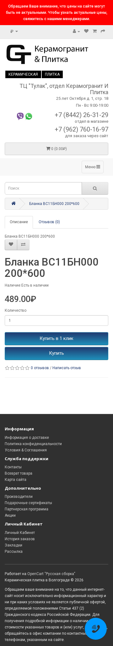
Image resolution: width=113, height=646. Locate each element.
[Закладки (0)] (86, 31)
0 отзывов (40, 368)
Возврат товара (18, 473)
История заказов (20, 539)
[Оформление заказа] (103, 31)
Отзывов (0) (49, 222)
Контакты (13, 467)
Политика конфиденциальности (33, 444)
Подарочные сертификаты (28, 503)
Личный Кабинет (20, 532)
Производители (19, 496)
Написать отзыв (66, 368)
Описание (19, 222)
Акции (10, 515)
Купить (56, 353)
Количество (15, 310)
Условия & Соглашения (26, 450)
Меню (90, 167)
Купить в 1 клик (56, 338)
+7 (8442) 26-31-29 (81, 115)
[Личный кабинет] (76, 31)
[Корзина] (95, 31)
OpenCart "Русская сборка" (51, 574)
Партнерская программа (26, 509)
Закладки (13, 545)
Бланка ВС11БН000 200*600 (54, 204)
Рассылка (14, 551)
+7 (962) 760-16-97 (81, 129)
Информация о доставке (27, 437)
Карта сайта (15, 479)
